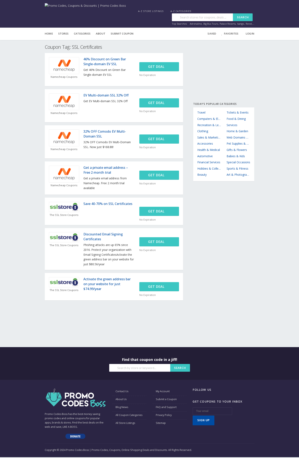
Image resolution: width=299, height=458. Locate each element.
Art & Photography (238, 174)
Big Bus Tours (210, 23)
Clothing (202, 131)
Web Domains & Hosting (238, 137)
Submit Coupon (122, 33)
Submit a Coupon (166, 399)
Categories (82, 33)
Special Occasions (238, 162)
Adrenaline (196, 23)
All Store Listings (125, 423)
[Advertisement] (223, 69)
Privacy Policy (164, 415)
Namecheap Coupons (64, 77)
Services (232, 125)
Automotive (205, 156)
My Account (163, 391)
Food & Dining (236, 119)
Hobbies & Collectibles (209, 168)
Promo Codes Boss (56, 414)
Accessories (205, 143)
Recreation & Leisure (209, 125)
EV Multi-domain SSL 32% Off (106, 95)
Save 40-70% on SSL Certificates (107, 203)
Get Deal (157, 66)
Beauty (202, 174)
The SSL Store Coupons (64, 215)
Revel (249, 23)
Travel (201, 112)
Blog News (122, 407)
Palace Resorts (228, 23)
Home (49, 33)
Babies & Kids (236, 156)
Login (250, 33)
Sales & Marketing (209, 137)
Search (243, 17)
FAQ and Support (166, 407)
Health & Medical (208, 150)
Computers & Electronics (209, 119)
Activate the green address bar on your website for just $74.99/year (107, 284)
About (100, 33)
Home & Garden (237, 131)
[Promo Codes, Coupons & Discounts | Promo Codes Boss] (85, 5)
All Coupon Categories (129, 415)
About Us (121, 399)
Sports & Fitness (237, 168)
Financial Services (208, 162)
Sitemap (161, 423)
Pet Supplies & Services (238, 143)
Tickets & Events (238, 112)
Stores (63, 33)
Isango (240, 23)
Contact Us (122, 391)
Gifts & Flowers (237, 150)
